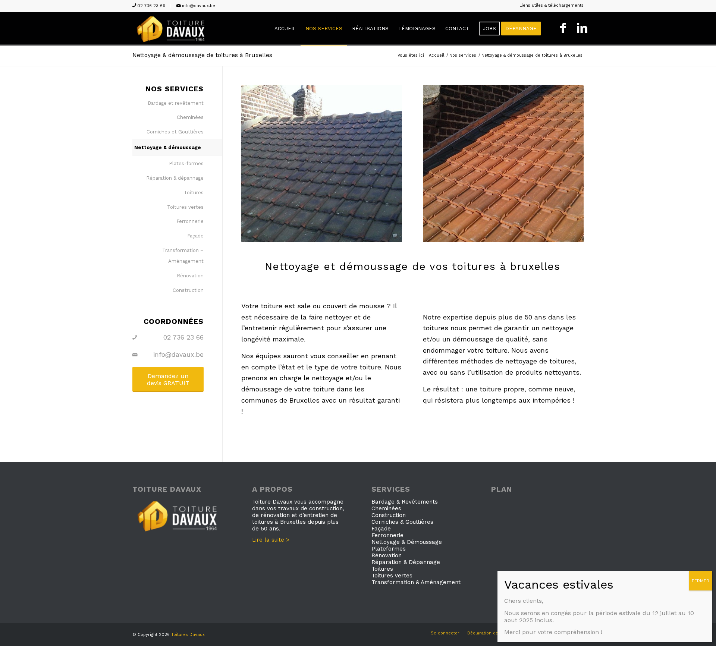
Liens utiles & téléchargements (551, 5)
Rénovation (190, 275)
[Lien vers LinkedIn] (581, 28)
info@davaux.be (198, 5)
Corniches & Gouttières (402, 522)
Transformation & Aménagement (416, 582)
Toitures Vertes (391, 575)
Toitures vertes (185, 207)
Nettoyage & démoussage (167, 147)
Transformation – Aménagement (183, 256)
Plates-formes (186, 163)
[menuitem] (550, 5)
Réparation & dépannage (175, 178)
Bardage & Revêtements (404, 501)
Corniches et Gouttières (175, 132)
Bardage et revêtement (176, 103)
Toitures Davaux (188, 634)
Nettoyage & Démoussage (406, 542)
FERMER (700, 580)
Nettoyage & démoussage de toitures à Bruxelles (202, 55)
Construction (188, 290)
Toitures (194, 192)
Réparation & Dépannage (405, 562)
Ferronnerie (190, 221)
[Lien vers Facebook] (562, 28)
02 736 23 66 (151, 5)
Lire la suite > (270, 539)
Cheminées (190, 117)
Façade (195, 236)
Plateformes (388, 548)
